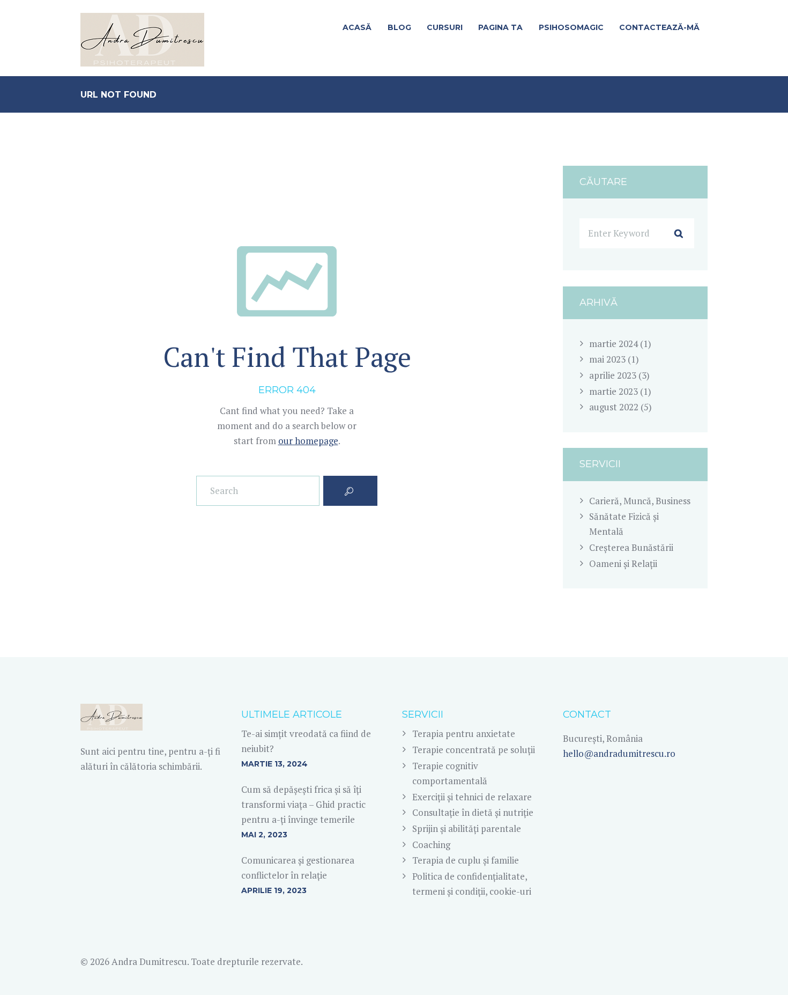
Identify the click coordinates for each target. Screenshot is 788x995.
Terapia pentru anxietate (463, 733)
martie (613, 343)
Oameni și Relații (623, 563)
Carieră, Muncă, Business (639, 501)
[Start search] (350, 491)
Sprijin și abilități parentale (466, 828)
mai (607, 359)
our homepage (308, 440)
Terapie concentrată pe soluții (473, 749)
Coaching (431, 844)
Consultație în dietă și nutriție (472, 812)
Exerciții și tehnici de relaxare (472, 797)
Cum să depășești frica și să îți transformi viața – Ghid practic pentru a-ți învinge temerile (303, 804)
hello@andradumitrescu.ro (619, 753)
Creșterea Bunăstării (631, 547)
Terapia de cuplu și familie (465, 860)
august (613, 407)
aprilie (612, 375)
